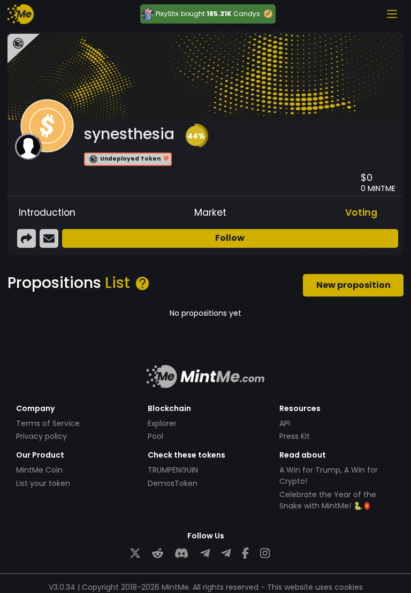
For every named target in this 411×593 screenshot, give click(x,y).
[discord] (181, 553)
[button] (196, 136)
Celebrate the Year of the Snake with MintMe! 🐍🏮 (327, 500)
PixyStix (167, 14)
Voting (361, 212)
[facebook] (245, 553)
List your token (43, 483)
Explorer (162, 423)
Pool (155, 436)
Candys (246, 13)
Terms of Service (48, 423)
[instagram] (265, 553)
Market (210, 212)
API (284, 423)
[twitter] (135, 553)
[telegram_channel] (226, 553)
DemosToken (172, 483)
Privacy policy (41, 436)
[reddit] (157, 553)
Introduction (47, 212)
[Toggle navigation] (392, 14)
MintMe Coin (39, 470)
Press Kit (294, 436)
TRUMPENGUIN (173, 470)
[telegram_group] (205, 553)
